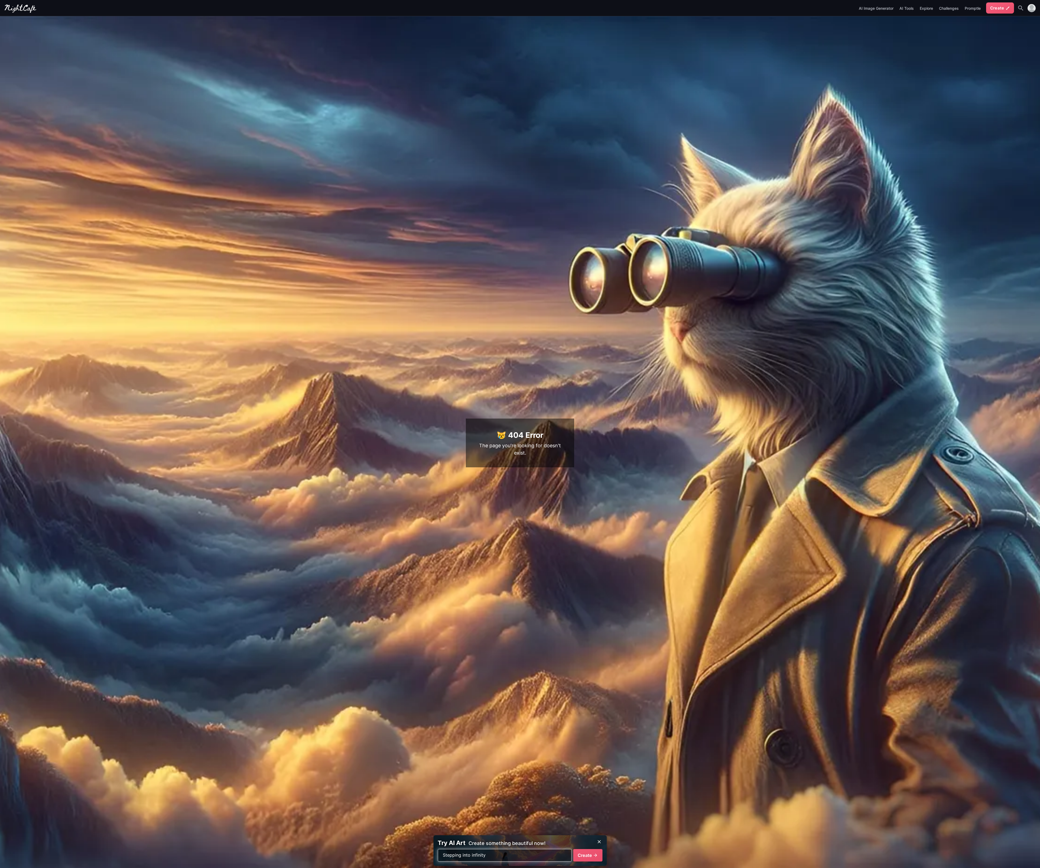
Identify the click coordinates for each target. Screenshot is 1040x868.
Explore (926, 8)
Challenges (949, 8)
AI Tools (906, 8)
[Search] (1021, 8)
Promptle (973, 8)
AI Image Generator (876, 8)
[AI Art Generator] (20, 11)
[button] (1032, 8)
